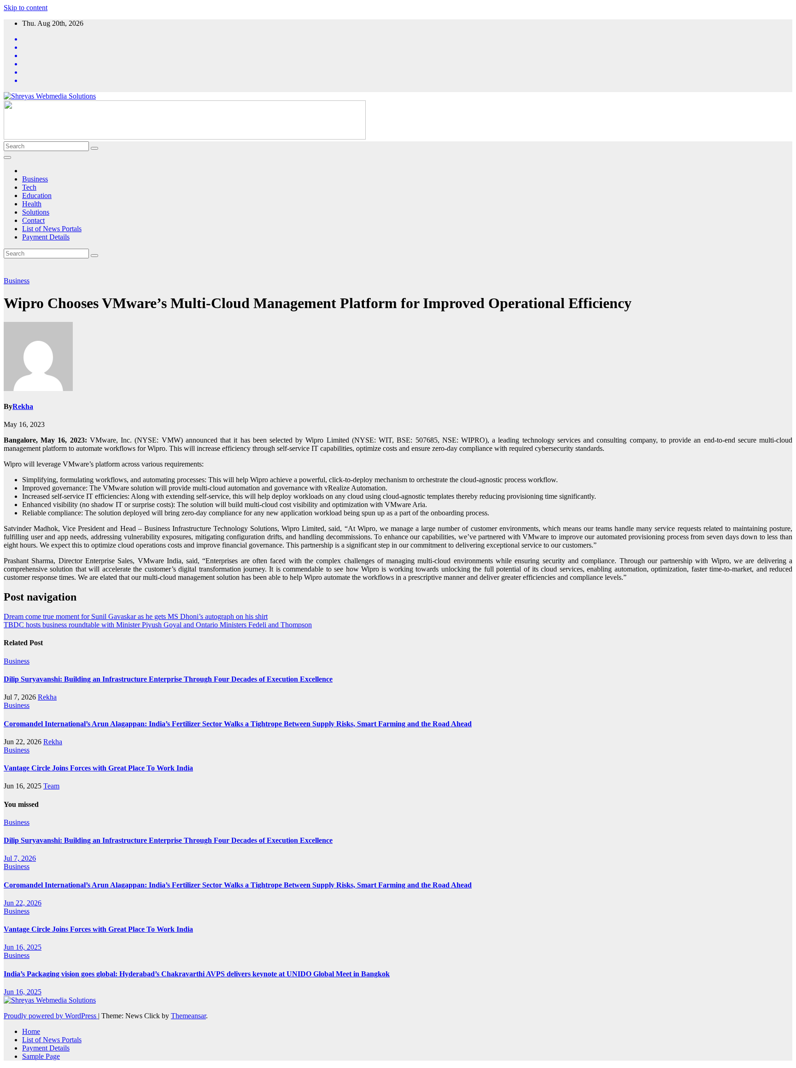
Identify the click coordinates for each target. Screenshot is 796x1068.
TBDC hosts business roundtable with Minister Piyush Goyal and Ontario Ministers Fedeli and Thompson (158, 625)
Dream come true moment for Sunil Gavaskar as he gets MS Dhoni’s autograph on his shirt (136, 616)
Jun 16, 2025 (22, 947)
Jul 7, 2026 (20, 858)
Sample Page (41, 1056)
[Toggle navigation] (7, 157)
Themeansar (188, 1016)
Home (31, 1031)
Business (35, 179)
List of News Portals (52, 229)
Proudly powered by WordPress (51, 1016)
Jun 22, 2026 (22, 903)
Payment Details (46, 237)
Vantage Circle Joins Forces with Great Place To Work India (98, 768)
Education (37, 195)
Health (31, 204)
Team (51, 786)
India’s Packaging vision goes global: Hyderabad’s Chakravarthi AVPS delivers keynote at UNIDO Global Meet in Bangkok (197, 974)
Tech (29, 187)
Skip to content (25, 8)
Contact (33, 220)
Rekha (22, 406)
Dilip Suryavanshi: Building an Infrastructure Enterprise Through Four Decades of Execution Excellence (168, 679)
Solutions (35, 212)
